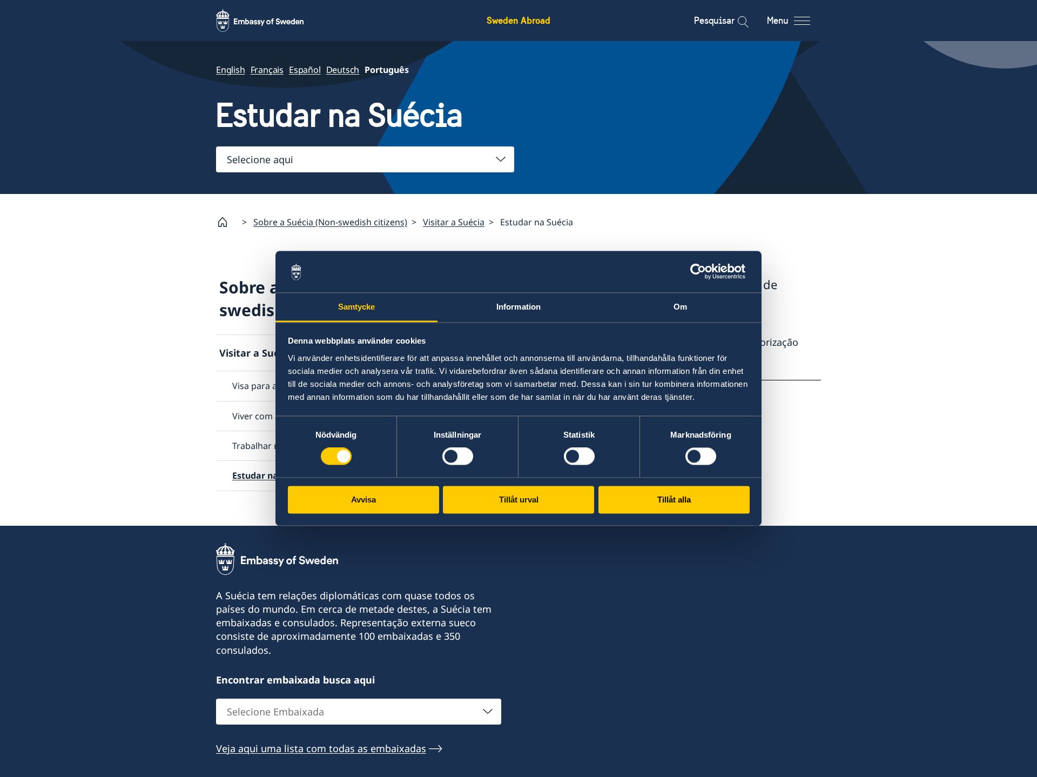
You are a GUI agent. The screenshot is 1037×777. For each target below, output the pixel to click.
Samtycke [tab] (356, 306)
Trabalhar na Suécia (272, 446)
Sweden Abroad (518, 20)
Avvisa (363, 499)
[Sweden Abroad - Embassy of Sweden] (270, 20)
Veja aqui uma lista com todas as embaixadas (321, 748)
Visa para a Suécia (269, 386)
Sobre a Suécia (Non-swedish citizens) (330, 222)
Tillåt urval (518, 499)
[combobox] (365, 159)
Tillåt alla (674, 499)
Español (305, 70)
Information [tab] (518, 306)
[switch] (457, 456)
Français (267, 70)
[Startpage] (227, 222)
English (230, 70)
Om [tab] (680, 306)
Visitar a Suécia (453, 222)
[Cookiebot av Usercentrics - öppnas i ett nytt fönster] (702, 272)
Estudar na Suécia (270, 475)
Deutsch (343, 70)
